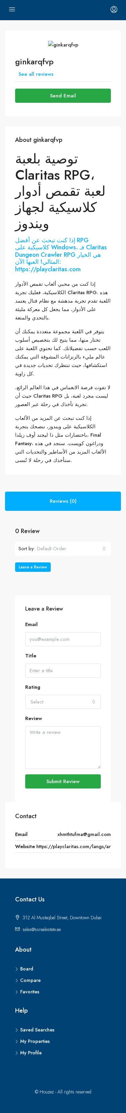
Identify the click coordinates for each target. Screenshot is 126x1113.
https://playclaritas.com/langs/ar (73, 846)
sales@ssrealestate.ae (42, 929)
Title (30, 655)
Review (33, 718)
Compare (30, 980)
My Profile (31, 1052)
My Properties (35, 1041)
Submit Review (63, 781)
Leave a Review (33, 567)
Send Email (63, 95)
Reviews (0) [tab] (63, 501)
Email (31, 624)
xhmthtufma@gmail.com (84, 834)
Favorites (29, 991)
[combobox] (71, 549)
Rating (32, 687)
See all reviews (35, 74)
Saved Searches (37, 1029)
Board (26, 968)
